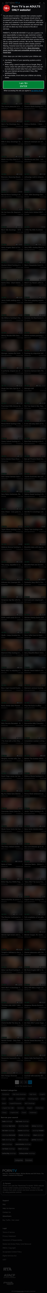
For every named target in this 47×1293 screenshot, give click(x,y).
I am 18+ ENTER (23, 85)
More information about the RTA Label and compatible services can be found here (22, 50)
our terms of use (37, 90)
